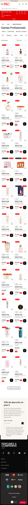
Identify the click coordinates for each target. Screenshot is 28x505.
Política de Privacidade (14, 493)
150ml (16, 143)
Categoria (9, 35)
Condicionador (10, 31)
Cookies (14, 497)
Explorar (3, 459)
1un (3, 171)
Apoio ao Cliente (5, 465)
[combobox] (14, 8)
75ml (7, 85)
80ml (17, 85)
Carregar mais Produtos (14, 388)
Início (3, 24)
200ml (16, 113)
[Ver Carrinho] (26, 4)
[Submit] (22, 423)
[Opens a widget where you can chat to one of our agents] (23, 502)
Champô (4, 31)
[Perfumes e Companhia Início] (7, 4)
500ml (7, 254)
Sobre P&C (3, 462)
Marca (15, 35)
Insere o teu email (8, 420)
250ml (20, 85)
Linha (21, 35)
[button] (2, 8)
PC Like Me (4, 468)
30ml (3, 57)
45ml (3, 115)
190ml (20, 226)
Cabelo (8, 24)
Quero (14, 19)
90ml (7, 57)
